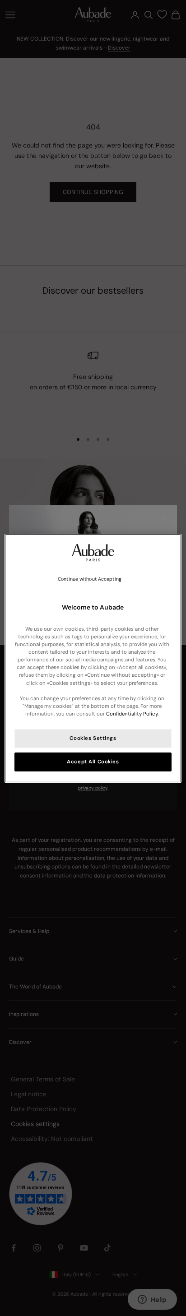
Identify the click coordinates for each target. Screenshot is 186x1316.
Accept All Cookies (93, 761)
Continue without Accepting (89, 579)
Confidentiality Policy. (132, 714)
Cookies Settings (93, 738)
